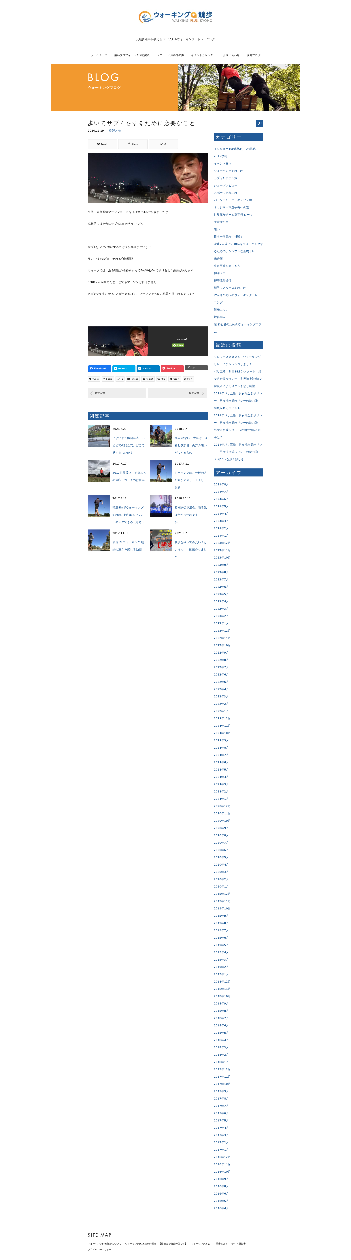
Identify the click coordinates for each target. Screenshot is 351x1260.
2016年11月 (222, 1164)
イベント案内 (222, 164)
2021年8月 (221, 748)
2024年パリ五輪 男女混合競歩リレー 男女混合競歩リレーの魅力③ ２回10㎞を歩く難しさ (238, 452)
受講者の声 (221, 222)
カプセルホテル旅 (225, 178)
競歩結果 (220, 317)
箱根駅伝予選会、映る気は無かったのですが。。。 (191, 515)
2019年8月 (221, 923)
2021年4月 (221, 777)
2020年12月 (222, 806)
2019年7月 (221, 930)
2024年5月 (221, 506)
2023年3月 (221, 609)
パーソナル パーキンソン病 (233, 200)
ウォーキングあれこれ (228, 171)
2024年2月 (221, 528)
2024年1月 (221, 536)
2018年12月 (222, 982)
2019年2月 (221, 967)
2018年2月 (221, 1055)
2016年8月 (221, 1186)
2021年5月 (221, 770)
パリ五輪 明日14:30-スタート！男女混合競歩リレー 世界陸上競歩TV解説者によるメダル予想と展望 (238, 379)
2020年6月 (221, 850)
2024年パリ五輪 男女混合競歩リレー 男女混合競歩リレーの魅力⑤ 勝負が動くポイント (238, 400)
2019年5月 (221, 945)
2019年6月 (221, 938)
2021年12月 (222, 718)
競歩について (222, 310)
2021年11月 (222, 726)
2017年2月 (221, 1142)
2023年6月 (221, 587)
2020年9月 (221, 828)
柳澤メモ (115, 131)
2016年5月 (221, 1201)
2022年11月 (222, 638)
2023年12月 (222, 543)
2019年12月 (222, 894)
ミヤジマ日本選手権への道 (231, 207)
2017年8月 (221, 1099)
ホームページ (98, 55)
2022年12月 (222, 631)
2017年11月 (222, 1077)
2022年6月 (221, 675)
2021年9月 (221, 740)
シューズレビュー (225, 185)
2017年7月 (221, 1106)
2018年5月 (221, 1033)
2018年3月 (221, 1047)
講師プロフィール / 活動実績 (132, 55)
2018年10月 (222, 996)
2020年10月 (222, 821)
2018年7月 (221, 1018)
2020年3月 (221, 872)
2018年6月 (221, 1025)
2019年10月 (222, 909)
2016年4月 (221, 1208)
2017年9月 (221, 1091)
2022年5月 (221, 682)
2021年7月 (221, 755)
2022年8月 (221, 660)
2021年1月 (221, 799)
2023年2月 (221, 616)
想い (217, 229)
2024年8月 (221, 485)
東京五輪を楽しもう (227, 266)
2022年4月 (221, 689)
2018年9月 (221, 1004)
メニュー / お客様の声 (170, 55)
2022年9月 (221, 653)
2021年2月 (221, 792)
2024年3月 (221, 521)
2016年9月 (221, 1179)
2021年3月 (221, 784)
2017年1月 (221, 1150)
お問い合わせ (231, 55)
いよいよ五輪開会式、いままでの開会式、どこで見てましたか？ (128, 445)
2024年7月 (221, 492)
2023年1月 (221, 623)
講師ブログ (254, 55)
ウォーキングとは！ (201, 1243)
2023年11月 (222, 550)
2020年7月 (221, 843)
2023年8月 (221, 572)
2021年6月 (221, 762)
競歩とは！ (222, 1243)
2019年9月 (221, 916)
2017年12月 (222, 1069)
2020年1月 (221, 887)
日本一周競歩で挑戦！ (228, 237)
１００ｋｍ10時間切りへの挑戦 (235, 149)
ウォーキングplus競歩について (104, 1243)
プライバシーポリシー (100, 1249)
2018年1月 (221, 1062)
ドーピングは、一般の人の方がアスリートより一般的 (191, 480)
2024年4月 (221, 514)
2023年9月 (221, 565)
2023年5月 (221, 594)
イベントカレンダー (203, 55)
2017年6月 (221, 1113)
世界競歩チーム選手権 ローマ (233, 215)
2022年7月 (221, 667)
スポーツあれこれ (225, 193)
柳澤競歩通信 (222, 281)
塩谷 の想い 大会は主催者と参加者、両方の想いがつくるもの (191, 445)
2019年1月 (221, 974)
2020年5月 (221, 857)
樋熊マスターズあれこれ (230, 288)
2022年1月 (221, 711)
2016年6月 (221, 1194)
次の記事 (194, 393)
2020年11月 (222, 813)
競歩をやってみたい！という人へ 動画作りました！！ (191, 549)
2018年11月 (222, 989)
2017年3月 (221, 1135)
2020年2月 (221, 879)
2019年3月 (221, 960)
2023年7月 (221, 580)
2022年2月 (221, 704)
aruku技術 (220, 156)
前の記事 (100, 393)
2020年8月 (221, 835)
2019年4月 (221, 952)
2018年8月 (221, 1011)
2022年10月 (222, 645)
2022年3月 (221, 697)
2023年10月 (222, 558)
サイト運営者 (238, 1243)
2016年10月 (222, 1172)
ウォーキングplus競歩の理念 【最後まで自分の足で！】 (156, 1243)
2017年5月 (221, 1121)
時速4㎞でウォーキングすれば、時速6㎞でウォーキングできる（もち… (128, 515)
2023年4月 (221, 601)
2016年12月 (222, 1157)
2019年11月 (222, 901)
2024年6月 (221, 499)
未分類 (218, 259)
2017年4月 (221, 1128)
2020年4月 (221, 865)
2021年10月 (222, 733)
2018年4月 (221, 1040)
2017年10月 (222, 1084)
